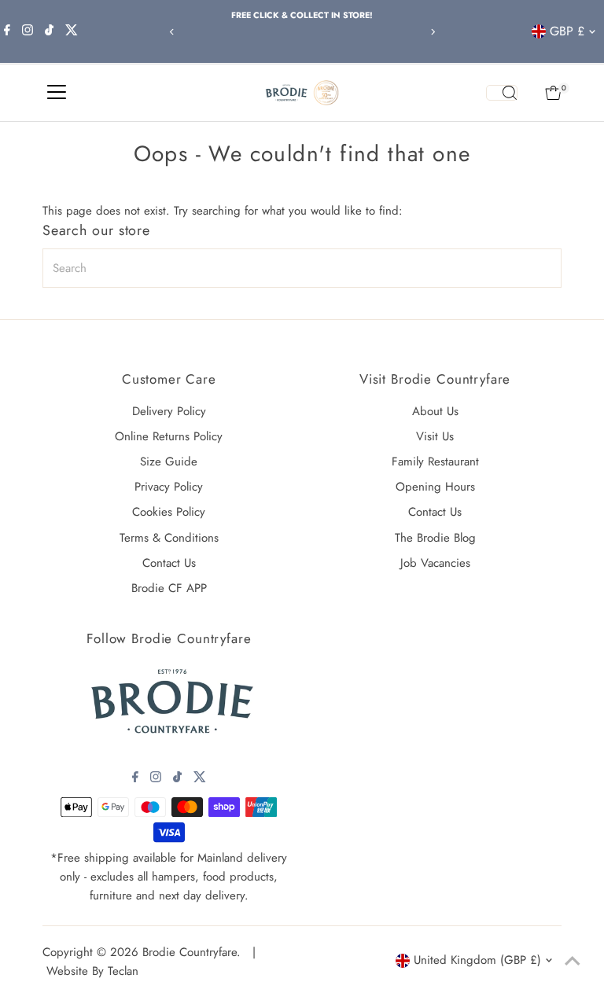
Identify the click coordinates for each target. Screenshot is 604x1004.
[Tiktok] (49, 31)
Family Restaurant (435, 461)
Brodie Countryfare (189, 952)
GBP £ (567, 31)
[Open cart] (553, 93)
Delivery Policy (169, 411)
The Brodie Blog (435, 537)
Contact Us (169, 563)
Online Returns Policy (169, 436)
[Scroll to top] (572, 960)
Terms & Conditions (169, 537)
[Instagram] (27, 31)
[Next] (432, 32)
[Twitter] (71, 31)
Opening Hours (435, 486)
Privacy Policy (168, 486)
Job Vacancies (435, 563)
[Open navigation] (56, 92)
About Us (435, 411)
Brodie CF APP (169, 588)
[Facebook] (7, 31)
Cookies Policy (168, 511)
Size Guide (168, 461)
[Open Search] (501, 93)
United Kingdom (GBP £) (477, 960)
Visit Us (435, 436)
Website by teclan (92, 971)
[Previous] (172, 32)
